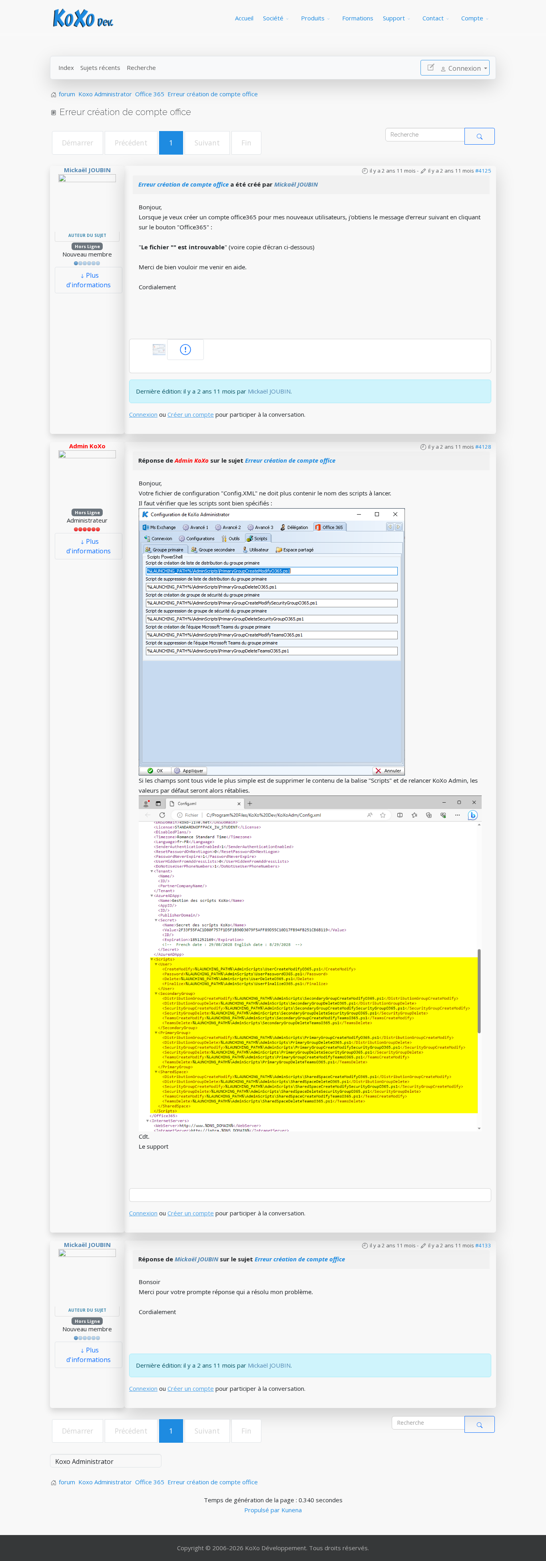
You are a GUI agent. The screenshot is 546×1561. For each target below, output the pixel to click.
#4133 (483, 1245)
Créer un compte (190, 414)
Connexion (143, 414)
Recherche (141, 68)
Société (273, 18)
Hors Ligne (87, 246)
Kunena (291, 1510)
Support (394, 18)
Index (66, 68)
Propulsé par (262, 1510)
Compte (472, 18)
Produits (313, 18)
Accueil (244, 18)
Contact (433, 18)
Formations (357, 18)
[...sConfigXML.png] (310, 962)
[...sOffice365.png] (272, 641)
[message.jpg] (160, 349)
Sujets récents (100, 68)
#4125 (483, 170)
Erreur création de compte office (183, 184)
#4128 (483, 446)
